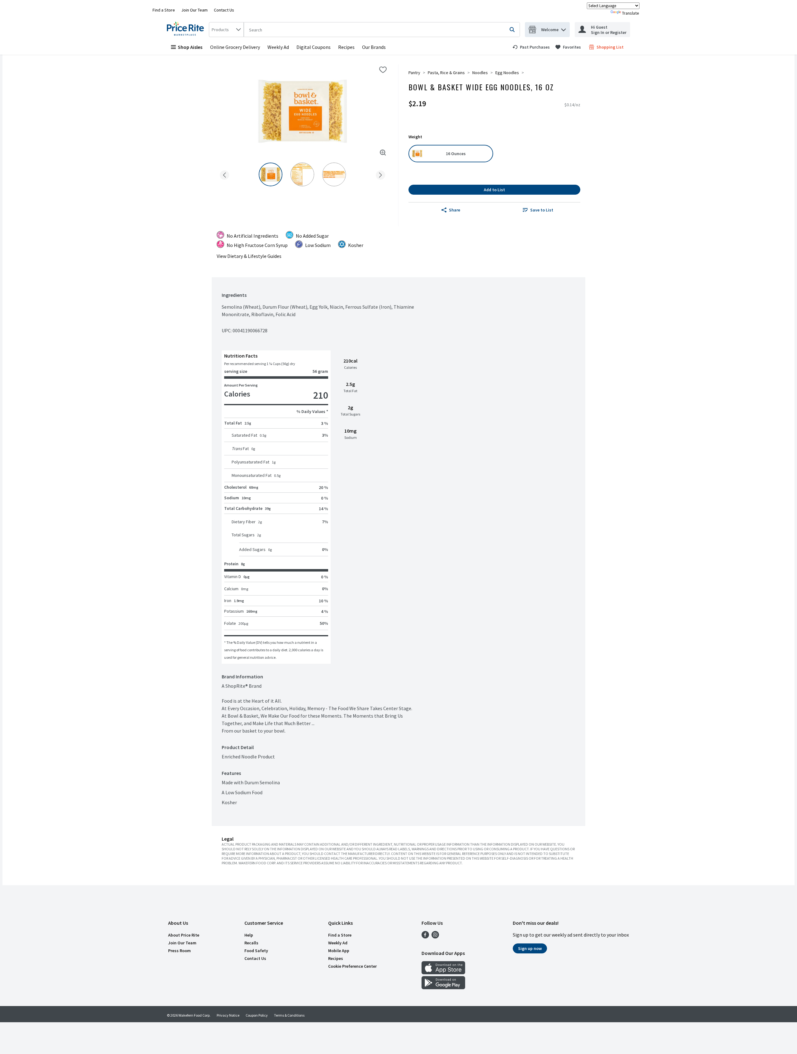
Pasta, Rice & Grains (446, 72)
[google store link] (443, 987)
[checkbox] (383, 70)
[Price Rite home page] (186, 29)
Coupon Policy (257, 1015)
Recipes (346, 47)
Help (248, 935)
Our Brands (374, 47)
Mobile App (338, 950)
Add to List (494, 189)
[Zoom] (383, 152)
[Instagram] (435, 936)
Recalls (251, 943)
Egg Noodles (507, 72)
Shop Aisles (190, 47)
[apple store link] (443, 972)
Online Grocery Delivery (235, 47)
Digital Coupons (313, 47)
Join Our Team (194, 10)
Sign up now (530, 948)
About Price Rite (183, 935)
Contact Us (224, 10)
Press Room (179, 950)
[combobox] (226, 29)
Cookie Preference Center (352, 966)
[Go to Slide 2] (302, 174)
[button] (563, 28)
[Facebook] (425, 936)
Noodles (480, 72)
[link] (531, 47)
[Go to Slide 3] (334, 174)
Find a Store (164, 10)
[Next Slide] (380, 174)
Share (454, 210)
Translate (630, 13)
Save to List (541, 210)
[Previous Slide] (224, 174)
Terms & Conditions (289, 1015)
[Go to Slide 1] (270, 174)
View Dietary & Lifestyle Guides (249, 256)
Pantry (414, 72)
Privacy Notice (228, 1015)
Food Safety (256, 950)
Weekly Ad (278, 47)
